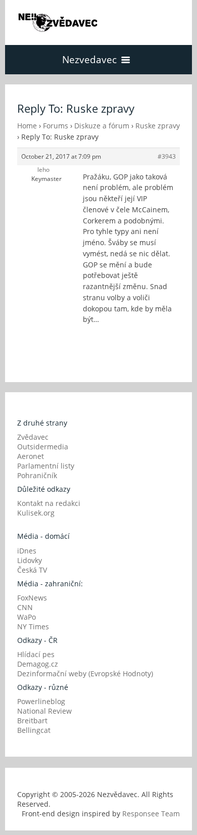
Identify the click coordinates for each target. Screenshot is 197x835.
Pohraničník (37, 475)
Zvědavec (32, 437)
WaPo (26, 617)
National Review (44, 711)
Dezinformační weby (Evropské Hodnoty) (85, 673)
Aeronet (30, 456)
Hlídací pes (36, 654)
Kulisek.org (36, 513)
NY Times (33, 626)
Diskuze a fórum (101, 125)
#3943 (167, 156)
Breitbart (32, 720)
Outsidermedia (42, 446)
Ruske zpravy (157, 125)
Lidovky (29, 560)
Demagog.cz (37, 664)
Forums (55, 125)
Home (27, 125)
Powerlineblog (41, 701)
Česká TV (32, 570)
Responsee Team (151, 813)
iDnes (26, 550)
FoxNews (32, 597)
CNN (25, 607)
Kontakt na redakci (48, 503)
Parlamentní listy (45, 466)
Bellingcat (34, 730)
